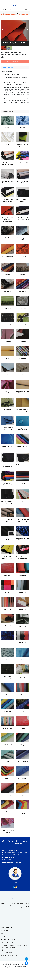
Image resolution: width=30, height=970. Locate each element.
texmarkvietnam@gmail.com (13, 862)
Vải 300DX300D (7, 745)
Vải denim (22, 127)
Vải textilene (7, 238)
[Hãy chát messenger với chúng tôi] (26, 963)
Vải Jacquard (7, 392)
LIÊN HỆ (3, 936)
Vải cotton (7, 127)
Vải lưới (7, 643)
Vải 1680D (22, 728)
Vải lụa (7, 144)
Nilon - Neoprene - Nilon (22, 162)
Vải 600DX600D (22, 778)
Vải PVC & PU (22, 592)
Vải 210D (7, 761)
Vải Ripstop (7, 811)
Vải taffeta (22, 483)
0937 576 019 (10, 860)
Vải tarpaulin (7, 575)
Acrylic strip (7, 308)
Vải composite (22, 308)
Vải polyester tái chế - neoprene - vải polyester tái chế (7, 219)
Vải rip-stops (7, 694)
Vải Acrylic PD (22, 256)
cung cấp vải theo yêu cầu (14, 13)
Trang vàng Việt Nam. (21, 968)
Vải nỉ (7, 358)
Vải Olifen (7, 274)
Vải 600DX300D (7, 728)
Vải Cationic (7, 795)
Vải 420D (7, 778)
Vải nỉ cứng (8, 592)
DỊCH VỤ (3, 934)
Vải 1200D (22, 711)
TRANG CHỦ (6, 9)
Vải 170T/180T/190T (22, 761)
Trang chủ (3, 13)
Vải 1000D (22, 795)
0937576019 (15, 62)
